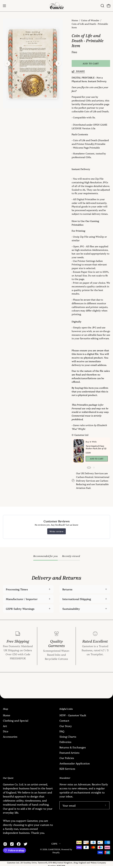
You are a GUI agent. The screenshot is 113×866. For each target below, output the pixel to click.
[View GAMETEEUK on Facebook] (18, 844)
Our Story (65, 726)
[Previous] (7, 63)
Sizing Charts (67, 736)
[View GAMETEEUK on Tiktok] (12, 844)
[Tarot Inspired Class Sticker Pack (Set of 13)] (79, 450)
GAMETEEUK (54, 849)
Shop (5, 708)
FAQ (61, 731)
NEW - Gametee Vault (72, 715)
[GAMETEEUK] (56, 5)
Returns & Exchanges (72, 747)
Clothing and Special (15, 720)
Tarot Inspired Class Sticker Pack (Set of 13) (96, 447)
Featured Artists (69, 752)
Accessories (10, 736)
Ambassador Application (74, 763)
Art (5, 726)
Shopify (55, 852)
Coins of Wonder (90, 20)
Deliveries (65, 742)
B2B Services (67, 768)
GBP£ (54, 843)
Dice (5, 731)
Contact (64, 720)
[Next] (58, 63)
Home (75, 20)
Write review (56, 531)
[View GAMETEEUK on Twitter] (25, 844)
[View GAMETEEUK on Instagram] (5, 844)
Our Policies (66, 758)
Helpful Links (66, 708)
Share (80, 71)
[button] (102, 6)
